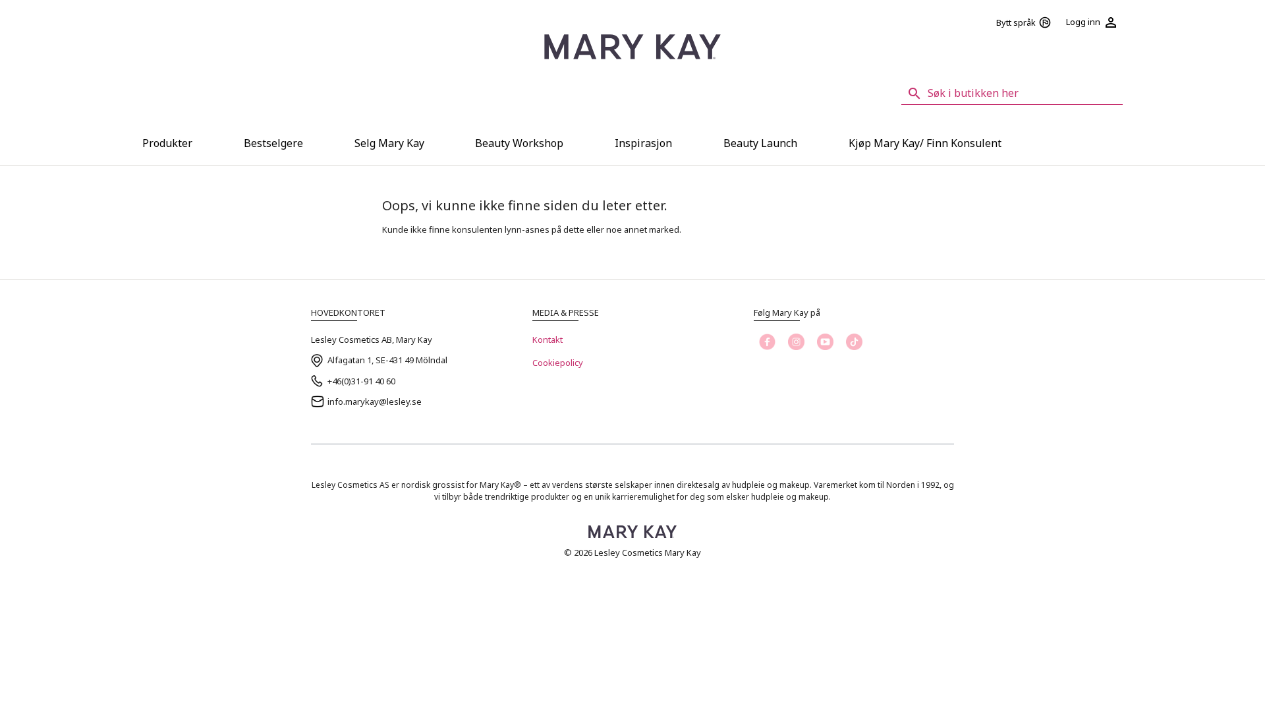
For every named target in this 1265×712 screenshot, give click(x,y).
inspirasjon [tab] (643, 143)
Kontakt (547, 339)
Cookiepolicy (557, 363)
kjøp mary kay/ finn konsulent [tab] (925, 143)
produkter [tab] (167, 143)
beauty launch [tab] (760, 143)
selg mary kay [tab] (389, 143)
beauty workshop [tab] (519, 143)
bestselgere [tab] (273, 143)
